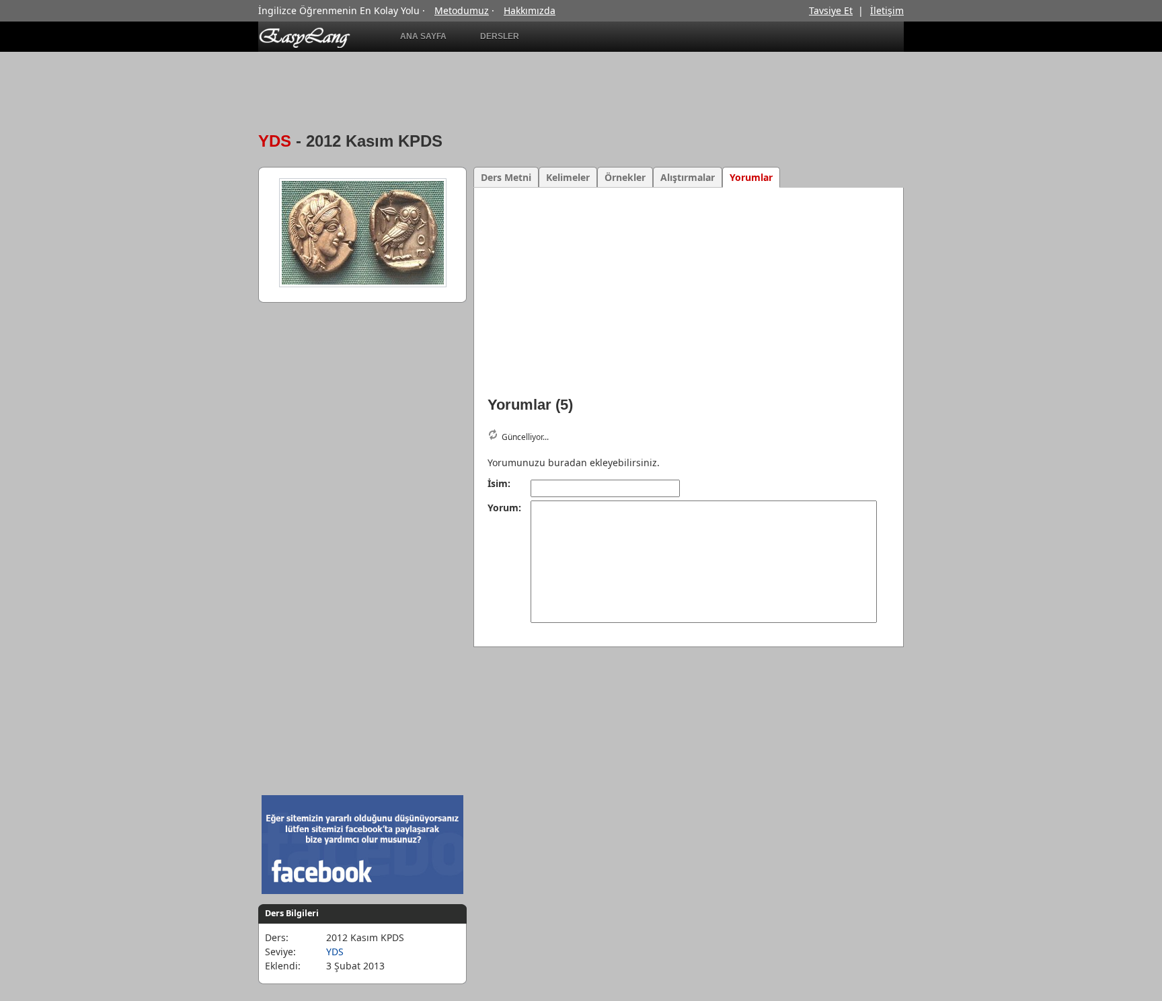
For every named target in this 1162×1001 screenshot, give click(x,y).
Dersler (499, 36)
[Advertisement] (693, 37)
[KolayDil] (311, 45)
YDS (274, 141)
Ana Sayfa (423, 36)
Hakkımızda (529, 10)
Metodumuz (461, 10)
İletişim (887, 10)
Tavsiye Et (831, 10)
